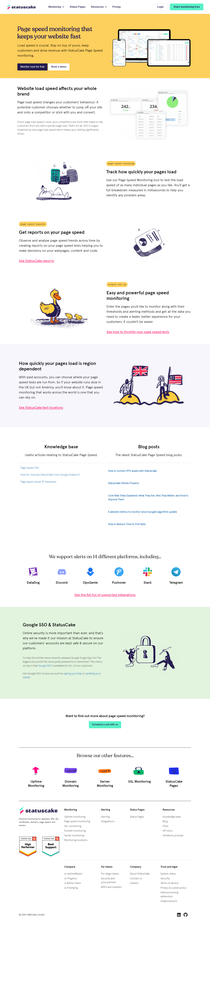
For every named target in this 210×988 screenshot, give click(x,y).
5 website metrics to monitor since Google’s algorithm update (142, 512)
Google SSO (45, 666)
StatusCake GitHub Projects (123, 483)
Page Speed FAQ (29, 468)
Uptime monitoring (74, 817)
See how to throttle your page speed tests (138, 332)
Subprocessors (168, 901)
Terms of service (169, 883)
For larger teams (110, 874)
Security (165, 878)
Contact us (136, 878)
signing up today (73, 673)
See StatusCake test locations (41, 407)
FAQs (165, 826)
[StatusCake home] (21, 7)
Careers (134, 883)
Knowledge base (172, 817)
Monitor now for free (32, 67)
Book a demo (58, 67)
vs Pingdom (70, 878)
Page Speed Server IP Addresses (38, 482)
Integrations (107, 821)
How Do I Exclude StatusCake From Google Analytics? (50, 475)
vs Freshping (71, 888)
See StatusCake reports (36, 261)
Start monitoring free (187, 6)
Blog (165, 821)
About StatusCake (140, 874)
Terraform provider (173, 835)
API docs (167, 831)
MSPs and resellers (111, 887)
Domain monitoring (75, 831)
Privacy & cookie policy (173, 888)
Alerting (105, 817)
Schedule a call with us (105, 724)
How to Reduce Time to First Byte (127, 524)
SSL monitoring (72, 826)
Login (160, 6)
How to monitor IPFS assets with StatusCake (132, 471)
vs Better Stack (72, 883)
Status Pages (137, 817)
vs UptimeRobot (73, 874)
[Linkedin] (179, 915)
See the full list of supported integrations (105, 595)
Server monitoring (74, 835)
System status (168, 874)
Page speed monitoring (77, 821)
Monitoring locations (75, 840)
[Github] (185, 915)
